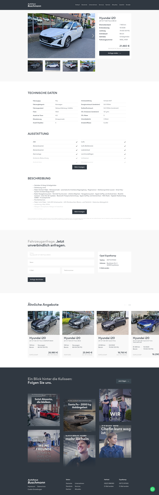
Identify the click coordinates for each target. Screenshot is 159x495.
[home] (34, 5)
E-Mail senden (104, 268)
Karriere (108, 5)
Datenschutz (41, 486)
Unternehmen (93, 5)
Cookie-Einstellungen (35, 489)
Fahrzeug (31, 253)
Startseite (69, 483)
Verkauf (77, 5)
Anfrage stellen (113, 53)
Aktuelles (114, 5)
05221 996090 (109, 483)
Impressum (31, 486)
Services (101, 5)
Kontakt (128, 5)
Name (31, 259)
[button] (93, 36)
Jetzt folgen (122, 381)
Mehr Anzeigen (79, 167)
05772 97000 (111, 260)
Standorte (84, 5)
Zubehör (121, 5)
